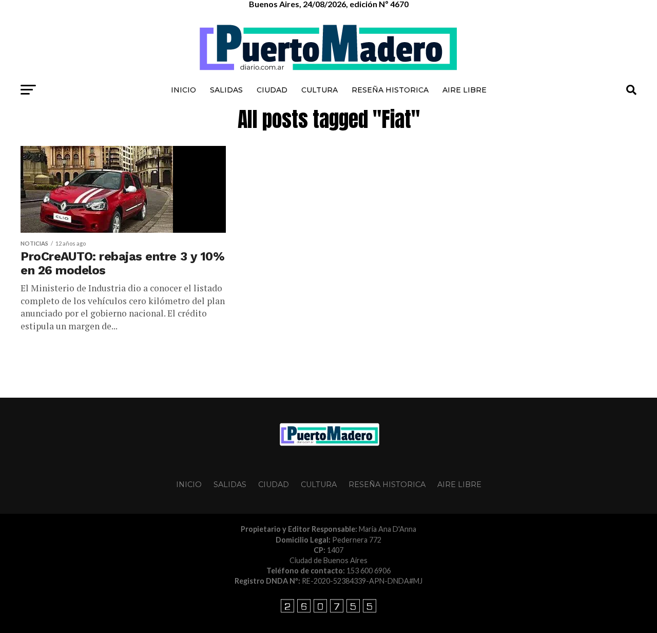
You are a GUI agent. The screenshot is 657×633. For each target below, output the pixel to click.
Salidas (226, 90)
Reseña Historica (390, 90)
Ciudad (272, 90)
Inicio (183, 90)
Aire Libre (464, 90)
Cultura (319, 90)
